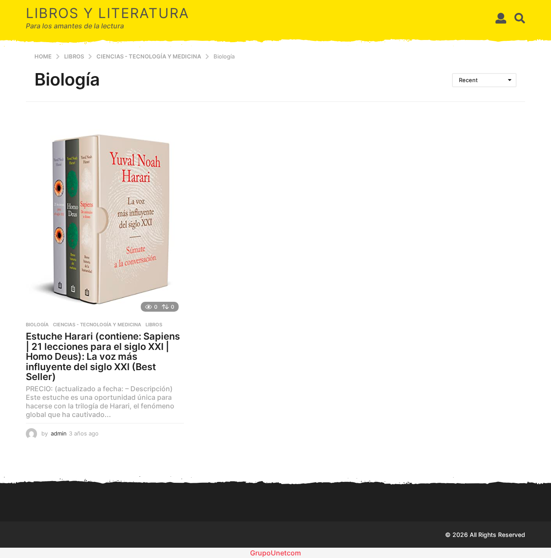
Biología (37, 324)
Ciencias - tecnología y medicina (97, 324)
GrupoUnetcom (275, 553)
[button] (500, 18)
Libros (153, 324)
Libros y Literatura (107, 13)
